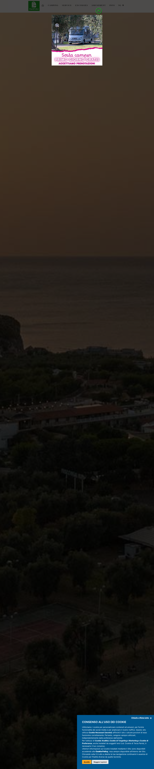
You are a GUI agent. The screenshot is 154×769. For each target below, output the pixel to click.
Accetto (87, 762)
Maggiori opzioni (100, 762)
